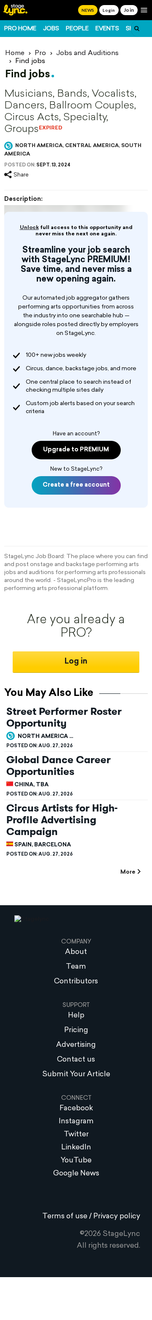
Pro (40, 53)
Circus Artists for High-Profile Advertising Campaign (62, 820)
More (127, 872)
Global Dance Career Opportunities (58, 766)
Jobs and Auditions (87, 53)
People (77, 29)
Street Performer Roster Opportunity (64, 717)
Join (129, 10)
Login (109, 10)
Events (107, 29)
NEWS (87, 10)
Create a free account (76, 485)
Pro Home (20, 29)
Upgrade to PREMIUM (76, 450)
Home (14, 53)
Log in (76, 662)
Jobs (51, 29)
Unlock (29, 227)
